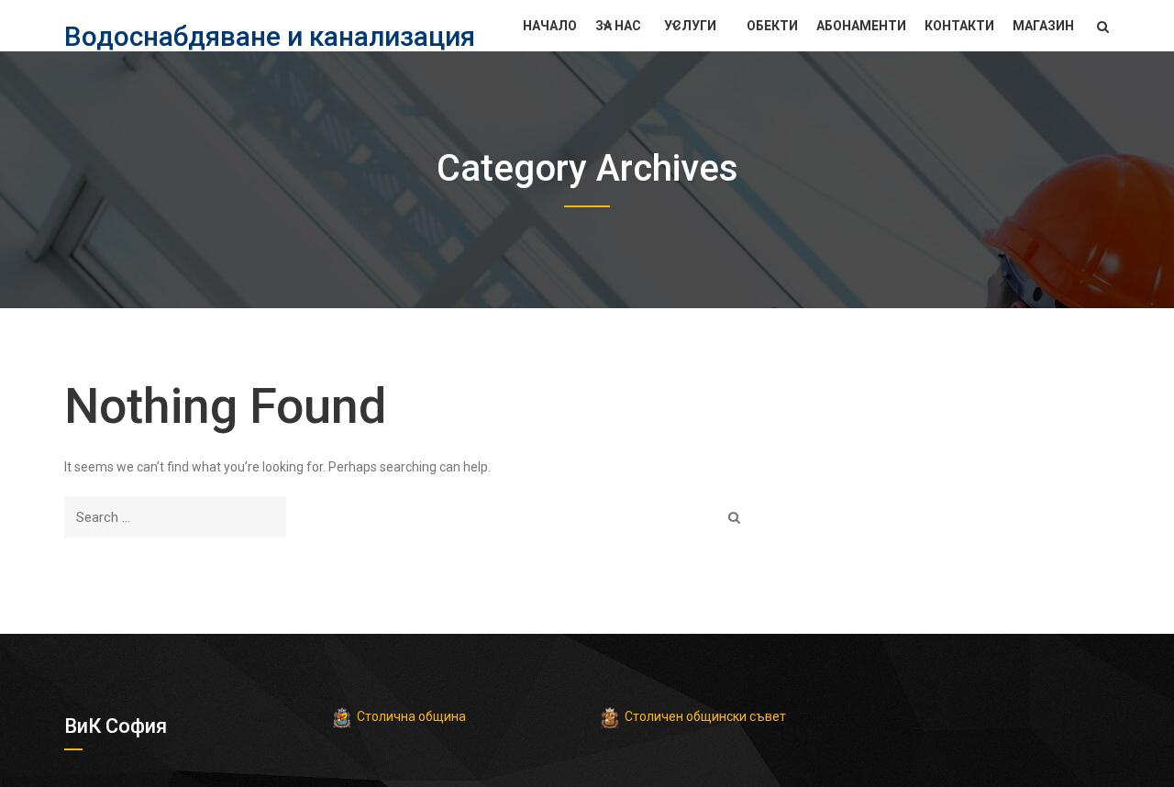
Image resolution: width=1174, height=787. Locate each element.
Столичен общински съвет (705, 716)
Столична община (411, 716)
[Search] (734, 517)
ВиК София (115, 726)
